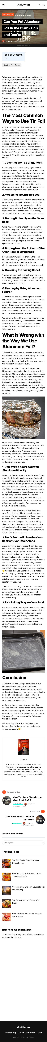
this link (22, 506)
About (40, 1033)
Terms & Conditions (27, 1033)
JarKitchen (23, 4)
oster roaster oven (19, 579)
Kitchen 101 (8, 14)
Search (43, 843)
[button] (3, 4)
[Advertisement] (16, 978)
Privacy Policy (10, 1033)
